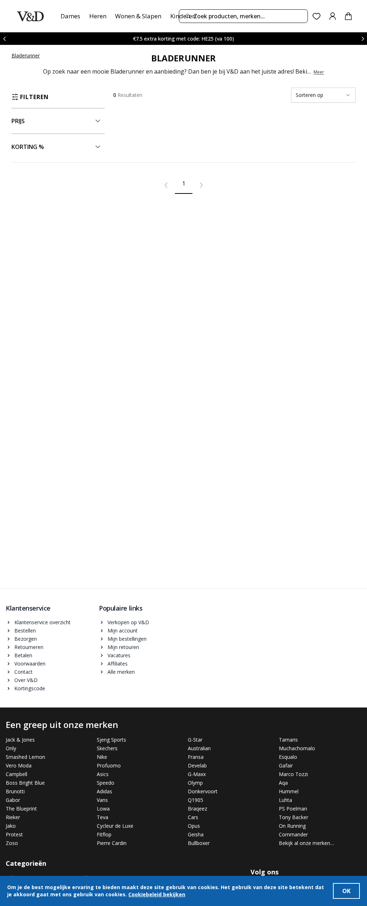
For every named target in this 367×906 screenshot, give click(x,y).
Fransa (196, 756)
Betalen (23, 655)
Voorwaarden (30, 663)
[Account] (332, 16)
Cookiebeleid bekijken (156, 894)
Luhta (285, 800)
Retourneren (28, 647)
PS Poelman (293, 808)
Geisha (196, 834)
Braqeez (197, 808)
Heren (97, 16)
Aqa (283, 782)
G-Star (195, 739)
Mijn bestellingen (127, 638)
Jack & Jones (20, 739)
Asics (103, 774)
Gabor (13, 800)
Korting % (27, 147)
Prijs (18, 121)
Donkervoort (203, 791)
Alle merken (121, 671)
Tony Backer (293, 817)
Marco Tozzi (293, 774)
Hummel (289, 791)
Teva (102, 817)
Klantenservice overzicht (42, 622)
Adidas (104, 791)
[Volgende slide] (362, 38)
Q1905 (195, 800)
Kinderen (183, 16)
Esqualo (288, 756)
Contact (23, 671)
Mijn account (123, 630)
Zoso (12, 843)
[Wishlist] (316, 16)
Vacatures (119, 655)
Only (11, 748)
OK (346, 891)
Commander (293, 834)
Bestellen (25, 630)
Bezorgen (25, 638)
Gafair (286, 765)
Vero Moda (19, 765)
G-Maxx (197, 774)
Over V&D (26, 680)
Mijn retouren (123, 647)
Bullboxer (199, 843)
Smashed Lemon (25, 756)
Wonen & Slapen (138, 16)
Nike (102, 756)
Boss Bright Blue (25, 782)
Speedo (105, 782)
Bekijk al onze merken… (306, 843)
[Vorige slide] (4, 38)
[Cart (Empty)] (348, 16)
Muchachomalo (297, 748)
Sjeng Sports (111, 739)
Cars (193, 817)
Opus (194, 825)
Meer (319, 72)
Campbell (16, 774)
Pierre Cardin (112, 843)
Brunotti (15, 791)
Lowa (103, 808)
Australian (199, 748)
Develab (197, 765)
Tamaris (288, 739)
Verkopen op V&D (128, 622)
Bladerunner (25, 55)
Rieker (13, 817)
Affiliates (118, 663)
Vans (102, 800)
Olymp (195, 782)
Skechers (107, 748)
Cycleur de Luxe (115, 825)
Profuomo (109, 765)
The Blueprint (21, 808)
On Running (292, 825)
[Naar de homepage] (30, 16)
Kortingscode (29, 688)
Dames (70, 16)
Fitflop (104, 834)
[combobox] (243, 16)
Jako (11, 825)
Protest (14, 834)
